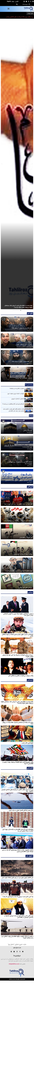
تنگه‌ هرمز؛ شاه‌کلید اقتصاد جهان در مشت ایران (21, 810)
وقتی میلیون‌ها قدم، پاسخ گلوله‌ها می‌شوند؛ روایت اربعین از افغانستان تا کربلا (17, 763)
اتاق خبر (30, 313)
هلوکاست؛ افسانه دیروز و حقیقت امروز (16, 393)
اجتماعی (30, 680)
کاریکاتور (30, 487)
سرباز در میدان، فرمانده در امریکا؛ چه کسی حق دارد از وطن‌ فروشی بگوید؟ (17, 656)
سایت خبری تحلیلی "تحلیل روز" (17, 944)
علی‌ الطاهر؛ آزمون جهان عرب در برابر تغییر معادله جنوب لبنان (17, 878)
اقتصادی (30, 768)
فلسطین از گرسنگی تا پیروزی (17, 399)
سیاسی (30, 592)
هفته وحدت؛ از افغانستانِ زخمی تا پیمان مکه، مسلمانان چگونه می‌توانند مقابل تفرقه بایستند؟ (17, 702)
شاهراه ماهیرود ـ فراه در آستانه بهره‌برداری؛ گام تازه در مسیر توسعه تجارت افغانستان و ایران (17, 851)
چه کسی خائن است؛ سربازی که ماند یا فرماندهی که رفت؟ (18, 897)
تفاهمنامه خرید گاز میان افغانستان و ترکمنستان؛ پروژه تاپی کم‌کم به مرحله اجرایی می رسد (17, 830)
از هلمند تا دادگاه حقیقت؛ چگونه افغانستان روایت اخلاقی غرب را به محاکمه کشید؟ (17, 937)
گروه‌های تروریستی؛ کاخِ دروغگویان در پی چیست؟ (13, 404)
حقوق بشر (29, 856)
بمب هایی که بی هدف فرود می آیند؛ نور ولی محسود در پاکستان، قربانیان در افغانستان (18, 916)
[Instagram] (29, 1)
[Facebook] (33, 1)
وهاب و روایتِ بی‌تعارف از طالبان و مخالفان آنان (20, 676)
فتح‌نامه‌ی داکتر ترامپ (27, 743)
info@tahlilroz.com (14, 964)
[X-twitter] (31, 1)
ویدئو (31, 415)
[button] (17, 4)
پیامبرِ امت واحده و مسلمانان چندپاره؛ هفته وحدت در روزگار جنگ (18, 723)
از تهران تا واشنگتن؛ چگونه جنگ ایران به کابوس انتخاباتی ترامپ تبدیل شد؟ (18, 614)
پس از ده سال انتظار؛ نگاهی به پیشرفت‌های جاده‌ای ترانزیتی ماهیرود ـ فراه (17, 790)
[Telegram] (26, 1)
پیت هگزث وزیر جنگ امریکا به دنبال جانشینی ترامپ (19, 17)
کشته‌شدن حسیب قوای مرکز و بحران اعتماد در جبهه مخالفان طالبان (17, 635)
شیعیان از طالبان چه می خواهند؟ (17, 388)
